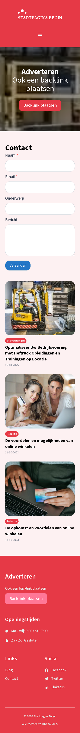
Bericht (11, 220)
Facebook (58, 670)
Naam (11, 155)
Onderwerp (14, 198)
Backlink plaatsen (40, 105)
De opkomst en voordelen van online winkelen (39, 531)
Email (11, 177)
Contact (11, 678)
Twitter (57, 678)
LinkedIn (58, 687)
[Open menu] (40, 34)
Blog (9, 670)
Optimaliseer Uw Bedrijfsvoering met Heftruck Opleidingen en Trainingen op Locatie (36, 353)
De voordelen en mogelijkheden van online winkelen (39, 444)
